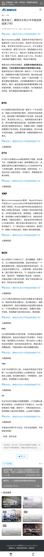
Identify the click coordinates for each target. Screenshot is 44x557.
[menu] (40, 10)
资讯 (20, 29)
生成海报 (8, 463)
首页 (3, 15)
